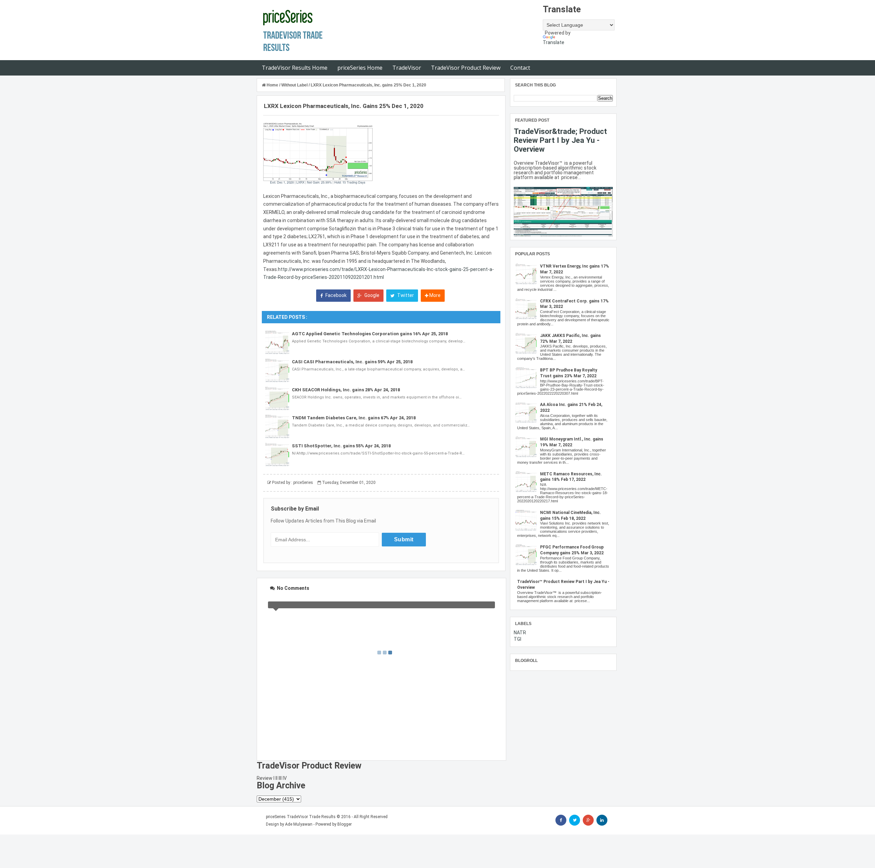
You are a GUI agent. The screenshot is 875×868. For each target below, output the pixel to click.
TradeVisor (406, 67)
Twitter (405, 295)
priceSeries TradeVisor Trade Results (301, 816)
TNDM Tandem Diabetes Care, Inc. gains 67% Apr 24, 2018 (354, 417)
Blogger (344, 824)
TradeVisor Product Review (465, 67)
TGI (517, 639)
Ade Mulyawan (298, 824)
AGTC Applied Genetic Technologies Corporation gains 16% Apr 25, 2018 (370, 333)
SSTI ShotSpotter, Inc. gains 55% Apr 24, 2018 (341, 445)
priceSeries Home (359, 67)
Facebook (335, 295)
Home (272, 85)
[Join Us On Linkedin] (601, 820)
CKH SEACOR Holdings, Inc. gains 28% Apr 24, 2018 (346, 389)
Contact (520, 67)
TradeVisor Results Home (294, 67)
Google (371, 295)
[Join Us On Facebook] (560, 820)
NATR (520, 632)
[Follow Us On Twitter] (574, 820)
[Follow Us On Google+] (588, 820)
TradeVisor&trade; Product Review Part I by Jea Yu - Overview (560, 140)
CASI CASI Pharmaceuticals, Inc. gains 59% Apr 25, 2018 (352, 361)
